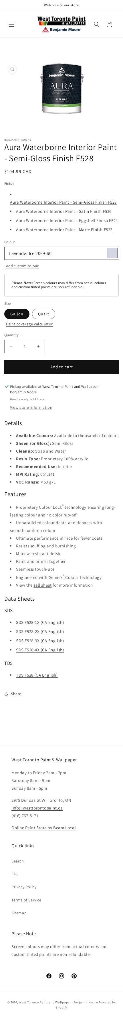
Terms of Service (26, 900)
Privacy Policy (23, 886)
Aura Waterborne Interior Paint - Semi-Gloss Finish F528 (63, 202)
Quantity (11, 335)
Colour (9, 241)
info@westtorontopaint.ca (37, 808)
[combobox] (61, 253)
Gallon (16, 314)
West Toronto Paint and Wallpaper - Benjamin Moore (58, 1002)
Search (17, 861)
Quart (43, 314)
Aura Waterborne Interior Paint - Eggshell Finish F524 (67, 220)
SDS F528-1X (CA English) (40, 622)
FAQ (15, 873)
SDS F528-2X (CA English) (40, 631)
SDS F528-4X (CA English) (40, 650)
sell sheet (42, 585)
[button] (11, 24)
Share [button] (16, 693)
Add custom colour (22, 265)
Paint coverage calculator (29, 324)
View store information (31, 407)
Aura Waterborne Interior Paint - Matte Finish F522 (64, 229)
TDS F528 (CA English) (37, 675)
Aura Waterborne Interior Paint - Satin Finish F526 (64, 211)
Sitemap (19, 912)
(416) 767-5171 (24, 815)
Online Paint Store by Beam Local (43, 827)
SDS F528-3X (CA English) (40, 640)
